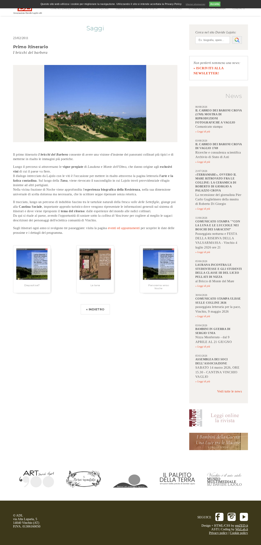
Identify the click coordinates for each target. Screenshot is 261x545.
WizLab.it (241, 529)
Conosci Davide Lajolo (66, 8)
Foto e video (173, 8)
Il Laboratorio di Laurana (207, 8)
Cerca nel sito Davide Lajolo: (215, 32)
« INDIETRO (95, 309)
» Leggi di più (202, 131)
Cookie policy (239, 533)
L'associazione (98, 8)
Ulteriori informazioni (195, 4)
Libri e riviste (125, 8)
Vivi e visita (150, 8)
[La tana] (95, 278)
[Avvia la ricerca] (237, 40)
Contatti (239, 8)
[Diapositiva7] (32, 278)
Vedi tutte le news (229, 391)
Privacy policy (218, 533)
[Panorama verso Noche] (158, 278)
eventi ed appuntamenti (124, 228)
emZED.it (241, 525)
